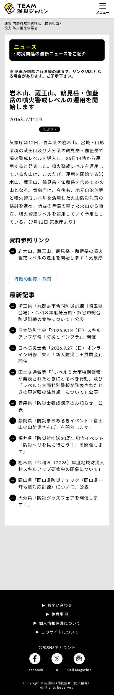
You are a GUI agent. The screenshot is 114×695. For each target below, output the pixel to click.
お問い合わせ (59, 605)
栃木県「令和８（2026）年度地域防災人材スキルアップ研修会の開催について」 (61, 466)
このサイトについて (60, 632)
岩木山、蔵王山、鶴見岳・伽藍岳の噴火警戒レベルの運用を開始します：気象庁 (60, 254)
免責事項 (59, 614)
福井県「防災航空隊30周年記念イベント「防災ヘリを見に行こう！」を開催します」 (61, 445)
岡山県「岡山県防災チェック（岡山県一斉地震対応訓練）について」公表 (60, 483)
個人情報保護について (60, 623)
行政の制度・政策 (33, 278)
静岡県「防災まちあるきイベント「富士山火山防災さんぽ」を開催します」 (60, 424)
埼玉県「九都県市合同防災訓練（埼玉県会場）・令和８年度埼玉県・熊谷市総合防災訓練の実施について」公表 (60, 312)
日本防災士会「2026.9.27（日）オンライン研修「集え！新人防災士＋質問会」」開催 (60, 354)
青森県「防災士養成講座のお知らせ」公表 (60, 406)
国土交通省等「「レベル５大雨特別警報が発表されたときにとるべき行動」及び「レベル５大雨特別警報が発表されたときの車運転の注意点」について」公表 (60, 382)
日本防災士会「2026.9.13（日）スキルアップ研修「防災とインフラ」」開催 (59, 333)
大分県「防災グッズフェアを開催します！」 (58, 501)
